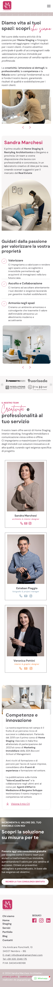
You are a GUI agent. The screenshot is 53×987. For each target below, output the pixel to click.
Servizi (6, 927)
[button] (41, 978)
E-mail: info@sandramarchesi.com (23, 955)
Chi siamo (8, 916)
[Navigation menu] (49, 6)
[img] (21, 596)
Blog (5, 936)
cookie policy (27, 976)
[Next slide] (50, 384)
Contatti (7, 940)
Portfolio (7, 932)
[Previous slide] (2, 384)
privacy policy (10, 976)
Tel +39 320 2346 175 (15, 959)
